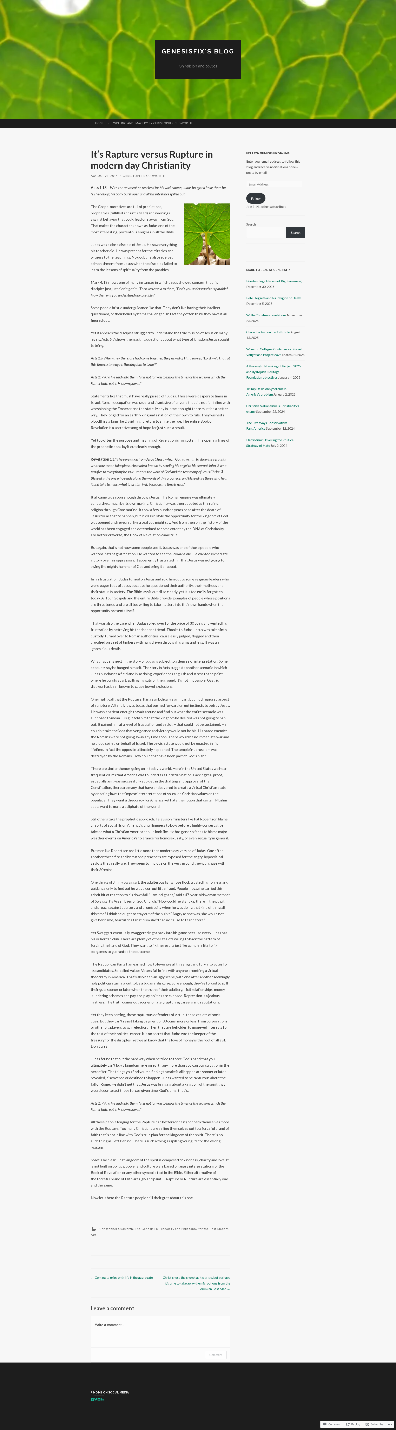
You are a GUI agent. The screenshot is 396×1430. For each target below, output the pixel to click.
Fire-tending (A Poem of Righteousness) (274, 281)
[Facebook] (92, 1399)
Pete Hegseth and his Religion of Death (273, 298)
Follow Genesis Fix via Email (269, 153)
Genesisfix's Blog (198, 51)
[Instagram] (99, 1399)
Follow (255, 198)
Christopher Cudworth (144, 175)
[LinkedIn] (102, 1399)
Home (99, 123)
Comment (215, 1355)
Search (251, 224)
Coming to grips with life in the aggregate (122, 1277)
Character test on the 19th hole (268, 332)
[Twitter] (95, 1399)
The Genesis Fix (147, 1228)
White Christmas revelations (266, 315)
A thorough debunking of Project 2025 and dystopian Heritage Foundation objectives (273, 371)
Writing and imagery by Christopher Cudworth (152, 123)
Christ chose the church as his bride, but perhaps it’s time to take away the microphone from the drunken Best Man (196, 1283)
